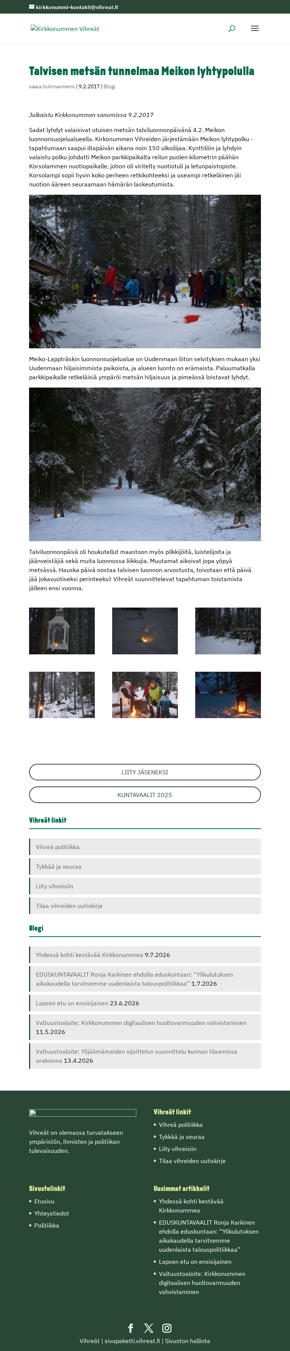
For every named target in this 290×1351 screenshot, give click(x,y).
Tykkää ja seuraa (59, 866)
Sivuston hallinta (187, 1341)
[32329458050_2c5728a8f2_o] (228, 631)
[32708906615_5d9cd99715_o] (228, 695)
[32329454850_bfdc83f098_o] (62, 631)
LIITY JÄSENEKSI (145, 772)
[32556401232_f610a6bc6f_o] (62, 695)
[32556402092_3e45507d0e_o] (145, 695)
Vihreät (90, 1341)
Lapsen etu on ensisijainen (72, 1003)
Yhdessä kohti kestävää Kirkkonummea (89, 955)
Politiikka (46, 1225)
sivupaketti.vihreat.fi (132, 1341)
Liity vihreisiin (54, 886)
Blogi (109, 86)
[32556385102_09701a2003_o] (145, 631)
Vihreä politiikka (58, 847)
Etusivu (44, 1201)
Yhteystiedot (51, 1213)
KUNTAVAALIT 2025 (144, 795)
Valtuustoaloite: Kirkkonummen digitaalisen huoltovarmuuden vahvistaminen (141, 1022)
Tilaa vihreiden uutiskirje (69, 905)
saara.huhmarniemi (52, 86)
